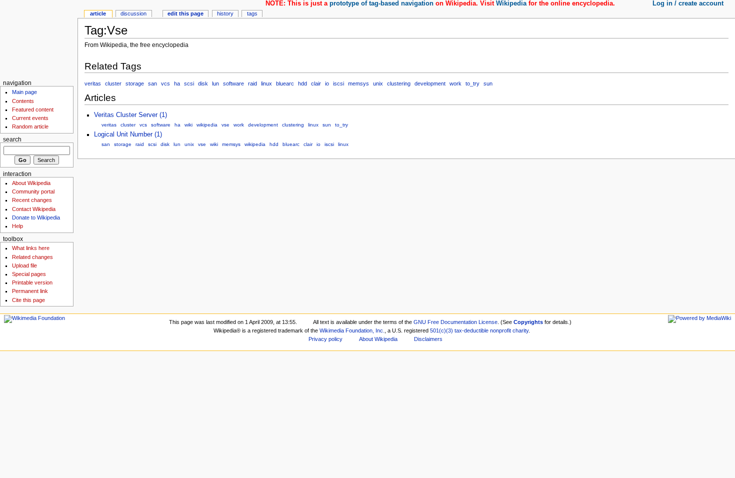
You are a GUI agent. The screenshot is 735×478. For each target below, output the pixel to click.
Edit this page (186, 13)
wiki (188, 125)
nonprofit (500, 331)
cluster (113, 83)
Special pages (29, 274)
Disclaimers (428, 339)
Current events (30, 118)
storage (135, 83)
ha (177, 83)
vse (226, 125)
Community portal (33, 191)
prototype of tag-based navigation (382, 3)
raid (252, 83)
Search (12, 139)
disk (203, 83)
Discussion (133, 13)
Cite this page (28, 300)
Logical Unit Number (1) (128, 134)
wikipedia (207, 125)
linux (266, 83)
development (430, 83)
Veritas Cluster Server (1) (130, 115)
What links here (31, 248)
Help (17, 226)
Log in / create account (688, 3)
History (225, 13)
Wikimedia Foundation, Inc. (352, 331)
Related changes (32, 257)
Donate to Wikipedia (36, 217)
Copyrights (528, 322)
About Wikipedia (31, 183)
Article (98, 13)
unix (378, 83)
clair (316, 83)
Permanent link (30, 291)
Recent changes (32, 200)
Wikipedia (511, 3)
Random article (30, 127)
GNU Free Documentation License (456, 322)
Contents (23, 101)
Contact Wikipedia (34, 209)
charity (520, 331)
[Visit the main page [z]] (39, 39)
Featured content (33, 109)
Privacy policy (325, 339)
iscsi (338, 83)
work (456, 83)
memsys (358, 83)
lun (215, 83)
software (233, 83)
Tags (252, 13)
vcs (165, 83)
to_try (473, 83)
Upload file (24, 265)
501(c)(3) (441, 331)
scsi (189, 83)
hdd (302, 83)
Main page (24, 92)
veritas (92, 83)
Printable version (32, 283)
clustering (398, 83)
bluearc (285, 83)
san (152, 83)
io (327, 83)
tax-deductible (471, 331)
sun (488, 83)
